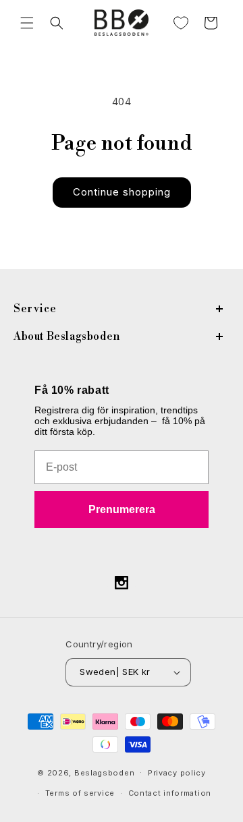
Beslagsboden (104, 772)
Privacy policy (177, 772)
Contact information (169, 793)
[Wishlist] (181, 23)
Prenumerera (121, 509)
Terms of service (80, 793)
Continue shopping (122, 191)
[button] (27, 23)
